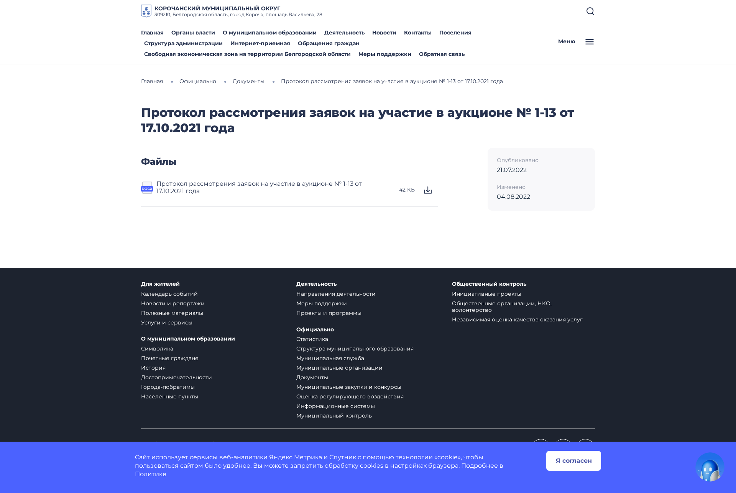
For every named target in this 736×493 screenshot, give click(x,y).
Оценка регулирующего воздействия (350, 396)
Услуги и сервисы (166, 322)
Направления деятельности (336, 293)
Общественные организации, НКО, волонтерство (502, 306)
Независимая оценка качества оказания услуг (517, 319)
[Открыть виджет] (709, 467)
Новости (384, 32)
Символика (157, 348)
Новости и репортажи (173, 303)
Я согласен (574, 460)
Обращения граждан (329, 43)
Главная (152, 32)
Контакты (418, 32)
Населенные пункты (169, 396)
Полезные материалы (172, 313)
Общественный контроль (489, 284)
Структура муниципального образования (355, 348)
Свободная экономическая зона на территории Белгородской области (247, 54)
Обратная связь (442, 54)
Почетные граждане (170, 358)
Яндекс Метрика (295, 457)
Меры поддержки (384, 54)
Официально (315, 329)
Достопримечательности (176, 377)
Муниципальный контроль (334, 415)
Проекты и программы (328, 313)
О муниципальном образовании (270, 32)
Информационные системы (335, 406)
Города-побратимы (168, 386)
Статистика (312, 339)
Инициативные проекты (486, 293)
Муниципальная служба (330, 358)
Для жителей (160, 284)
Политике (150, 474)
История (153, 367)
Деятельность (344, 32)
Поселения (455, 32)
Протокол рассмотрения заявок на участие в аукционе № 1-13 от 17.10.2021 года (259, 187)
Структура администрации (183, 43)
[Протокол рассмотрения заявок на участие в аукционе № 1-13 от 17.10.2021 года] (147, 190)
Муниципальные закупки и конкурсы (348, 386)
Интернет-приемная (260, 43)
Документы (312, 377)
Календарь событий (169, 293)
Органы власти (193, 32)
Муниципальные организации (339, 367)
